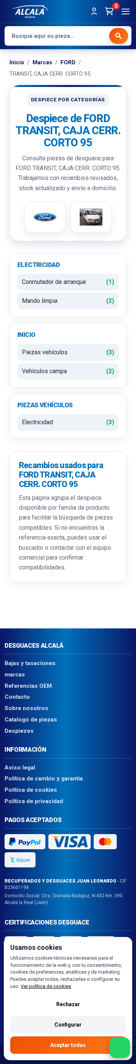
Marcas (42, 62)
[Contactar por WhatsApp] (120, 1048)
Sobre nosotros (26, 708)
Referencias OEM (28, 685)
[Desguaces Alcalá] (30, 11)
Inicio (16, 62)
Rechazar (68, 1004)
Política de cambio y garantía (44, 778)
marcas (15, 674)
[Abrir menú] (125, 11)
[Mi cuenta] (94, 11)
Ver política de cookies (46, 986)
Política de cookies (31, 789)
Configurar (68, 1025)
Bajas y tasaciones (30, 663)
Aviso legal (20, 767)
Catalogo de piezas (31, 719)
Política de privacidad (34, 800)
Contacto (17, 696)
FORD (68, 62)
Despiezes (19, 730)
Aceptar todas (68, 1045)
